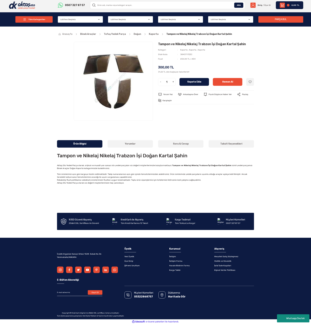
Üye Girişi (128, 261)
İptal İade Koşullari (222, 265)
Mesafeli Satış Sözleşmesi (226, 256)
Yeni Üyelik (129, 256)
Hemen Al (227, 81)
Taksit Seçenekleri (231, 143)
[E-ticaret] (155, 321)
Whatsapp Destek (295, 318)
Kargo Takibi (174, 270)
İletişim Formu (175, 261)
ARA (239, 5)
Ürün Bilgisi (79, 143)
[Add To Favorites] (250, 82)
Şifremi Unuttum (132, 265)
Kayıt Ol (95, 292)
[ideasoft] (138, 321)
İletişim (172, 256)
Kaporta (184, 50)
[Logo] (22, 5)
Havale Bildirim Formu (179, 265)
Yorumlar (130, 143)
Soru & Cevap (181, 143)
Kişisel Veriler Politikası (224, 270)
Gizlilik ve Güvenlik (222, 261)
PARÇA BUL (281, 19)
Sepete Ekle (194, 81)
